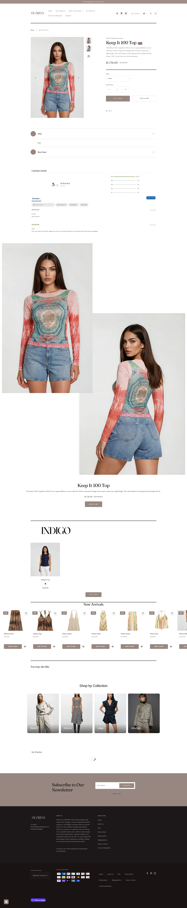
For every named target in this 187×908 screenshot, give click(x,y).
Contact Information (104, 848)
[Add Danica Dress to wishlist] (84, 613)
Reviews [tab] (36, 198)
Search (100, 820)
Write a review (151, 197)
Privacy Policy (102, 832)
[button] (135, 13)
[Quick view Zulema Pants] (25, 646)
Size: (107, 74)
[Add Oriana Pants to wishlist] (143, 613)
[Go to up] (184, 905)
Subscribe (126, 785)
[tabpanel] (93, 219)
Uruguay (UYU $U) (39, 875)
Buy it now (118, 98)
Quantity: (109, 85)
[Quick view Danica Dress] (83, 646)
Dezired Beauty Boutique (38, 827)
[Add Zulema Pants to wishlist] (26, 613)
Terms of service (103, 844)
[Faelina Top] (45, 559)
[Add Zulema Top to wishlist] (55, 613)
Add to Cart (12, 646)
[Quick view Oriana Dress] (112, 646)
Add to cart (144, 98)
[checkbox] (83, 205)
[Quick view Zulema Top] (54, 646)
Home (32, 30)
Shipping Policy (102, 840)
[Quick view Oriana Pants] (141, 646)
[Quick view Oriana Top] (171, 646)
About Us (101, 824)
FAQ (39, 143)
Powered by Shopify (36, 829)
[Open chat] (6, 901)
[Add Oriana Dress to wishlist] (114, 613)
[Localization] (145, 13)
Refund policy (102, 836)
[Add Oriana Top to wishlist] (172, 613)
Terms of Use (117, 793)
